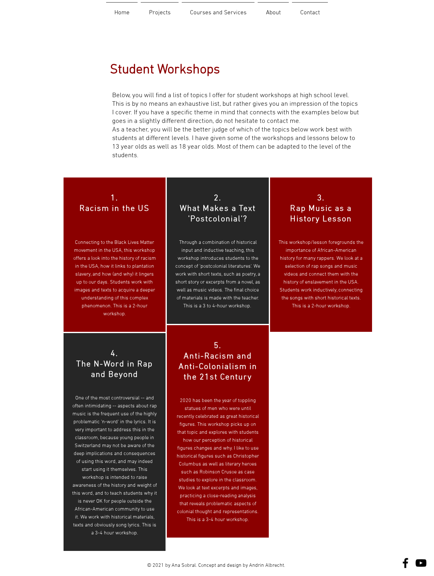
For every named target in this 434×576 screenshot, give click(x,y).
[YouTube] (421, 563)
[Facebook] (405, 563)
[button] (159, 10)
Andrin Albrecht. (267, 565)
